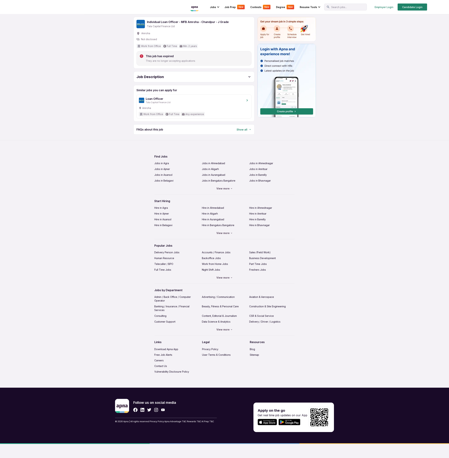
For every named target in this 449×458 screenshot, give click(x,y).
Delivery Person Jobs (166, 252)
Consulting (160, 315)
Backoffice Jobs (211, 258)
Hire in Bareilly (257, 219)
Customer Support (164, 321)
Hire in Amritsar (257, 213)
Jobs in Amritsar (258, 169)
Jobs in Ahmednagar (261, 163)
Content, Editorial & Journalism (219, 315)
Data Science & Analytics (216, 321)
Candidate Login (412, 7)
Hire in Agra (161, 207)
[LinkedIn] (142, 410)
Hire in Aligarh (210, 213)
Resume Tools (308, 7)
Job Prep (233, 7)
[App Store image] (267, 422)
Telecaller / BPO (163, 263)
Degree (284, 7)
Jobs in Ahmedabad (213, 163)
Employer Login (384, 7)
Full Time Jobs (162, 269)
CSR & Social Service (261, 315)
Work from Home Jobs (215, 263)
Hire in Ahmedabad (213, 207)
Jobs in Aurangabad (213, 174)
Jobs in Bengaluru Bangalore (218, 180)
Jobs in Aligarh (210, 169)
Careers (159, 360)
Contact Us (160, 366)
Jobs (213, 7)
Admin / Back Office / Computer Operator (172, 298)
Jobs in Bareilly (258, 174)
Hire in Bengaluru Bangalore (218, 225)
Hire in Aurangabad (213, 219)
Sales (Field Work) (260, 252)
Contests (259, 7)
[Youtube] (163, 410)
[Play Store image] (290, 422)
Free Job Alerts (163, 354)
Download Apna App (166, 349)
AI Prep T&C (208, 421)
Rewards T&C (194, 421)
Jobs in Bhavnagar (260, 180)
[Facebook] (135, 410)
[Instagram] (156, 410)
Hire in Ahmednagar (260, 207)
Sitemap (254, 354)
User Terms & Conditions (216, 354)
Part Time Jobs (258, 263)
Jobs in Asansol (163, 174)
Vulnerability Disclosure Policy (171, 371)
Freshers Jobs (257, 269)
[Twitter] (149, 410)
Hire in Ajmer (161, 213)
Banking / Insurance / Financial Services (171, 308)
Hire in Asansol (162, 219)
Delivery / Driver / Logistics (264, 321)
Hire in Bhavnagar (259, 225)
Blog (252, 349)
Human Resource (164, 258)
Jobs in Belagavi (163, 180)
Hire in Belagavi (163, 225)
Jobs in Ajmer (162, 169)
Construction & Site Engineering (267, 306)
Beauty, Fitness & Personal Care (220, 306)
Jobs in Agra (161, 163)
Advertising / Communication (218, 296)
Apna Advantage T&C (175, 421)
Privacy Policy (210, 349)
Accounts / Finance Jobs (216, 252)
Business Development (262, 258)
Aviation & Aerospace (261, 296)
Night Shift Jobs (211, 269)
